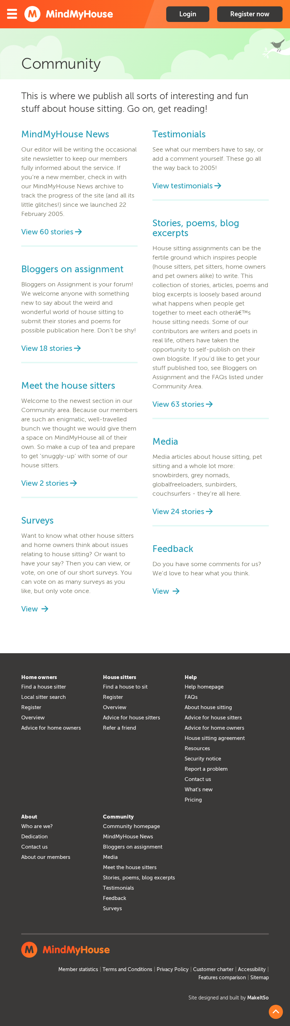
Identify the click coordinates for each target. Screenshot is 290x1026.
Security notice (203, 759)
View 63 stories (178, 404)
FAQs (191, 697)
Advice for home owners (51, 728)
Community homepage (131, 826)
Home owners (39, 677)
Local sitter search (43, 697)
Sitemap (259, 978)
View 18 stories (46, 348)
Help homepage (204, 687)
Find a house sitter (43, 687)
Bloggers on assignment (72, 269)
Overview (33, 717)
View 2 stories (44, 483)
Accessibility (252, 970)
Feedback (172, 549)
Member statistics (78, 970)
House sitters (119, 677)
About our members (45, 857)
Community (118, 817)
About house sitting (208, 707)
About (29, 817)
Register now (249, 14)
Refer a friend (119, 728)
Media (165, 442)
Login (187, 14)
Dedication (34, 836)
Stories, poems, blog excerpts (195, 228)
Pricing (193, 800)
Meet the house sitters (68, 386)
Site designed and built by (228, 998)
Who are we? (37, 826)
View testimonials (182, 185)
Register (31, 707)
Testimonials (179, 134)
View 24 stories (178, 511)
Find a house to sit (125, 687)
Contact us (198, 779)
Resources (197, 748)
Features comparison (222, 978)
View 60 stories (47, 231)
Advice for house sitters (131, 717)
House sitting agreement (215, 738)
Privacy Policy (172, 970)
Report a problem (206, 769)
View (30, 608)
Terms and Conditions (127, 970)
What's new (199, 789)
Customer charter (213, 970)
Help (191, 677)
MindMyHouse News (65, 134)
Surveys (37, 521)
